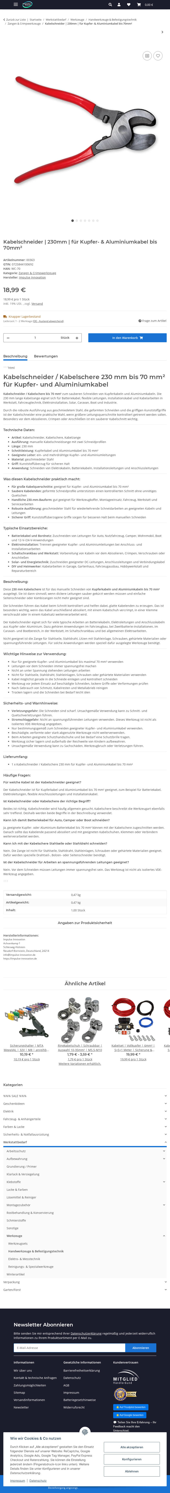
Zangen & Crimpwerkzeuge (37, 273)
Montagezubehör (18, 1205)
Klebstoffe (14, 1182)
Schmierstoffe (16, 1220)
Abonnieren (140, 1348)
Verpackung (11, 1282)
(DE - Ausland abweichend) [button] (48, 321)
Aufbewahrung (17, 1159)
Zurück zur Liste (16, 19)
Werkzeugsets (18, 1243)
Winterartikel (16, 1274)
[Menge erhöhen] (76, 337)
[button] (111, 4)
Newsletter (21, 1407)
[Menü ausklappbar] (16, 2)
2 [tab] (76, 220)
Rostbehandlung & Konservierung (30, 1213)
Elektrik (8, 1111)
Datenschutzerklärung (86, 1333)
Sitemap (19, 1393)
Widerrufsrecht (74, 1407)
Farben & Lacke (13, 1127)
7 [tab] (97, 220)
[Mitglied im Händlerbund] (126, 1377)
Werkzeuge (14, 1236)
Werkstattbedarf (15, 1142)
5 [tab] (89, 220)
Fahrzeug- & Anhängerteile (22, 1119)
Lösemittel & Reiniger (21, 1197)
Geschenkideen (14, 1104)
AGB (66, 1385)
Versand (37, 304)
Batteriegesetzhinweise (79, 1400)
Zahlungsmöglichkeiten (30, 1385)
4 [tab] (85, 220)
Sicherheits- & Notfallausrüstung (26, 1134)
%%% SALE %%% (15, 1096)
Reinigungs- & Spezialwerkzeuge (30, 1267)
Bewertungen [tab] (46, 356)
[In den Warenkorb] (6, 45)
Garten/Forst (12, 1290)
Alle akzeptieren (131, 1447)
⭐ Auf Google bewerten (129, 1415)
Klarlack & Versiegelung (23, 1174)
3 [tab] (81, 220)
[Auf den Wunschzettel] (158, 55)
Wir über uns (23, 1370)
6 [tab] (93, 220)
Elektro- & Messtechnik (24, 1259)
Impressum (17, 1480)
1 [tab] (72, 220)
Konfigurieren (132, 1459)
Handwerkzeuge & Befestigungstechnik (36, 1251)
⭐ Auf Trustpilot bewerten (131, 1407)
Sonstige (12, 1228)
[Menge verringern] (8, 337)
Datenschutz (38, 1480)
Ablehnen (132, 1471)
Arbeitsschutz (16, 1151)
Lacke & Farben (17, 1190)
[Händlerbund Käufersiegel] (125, 1394)
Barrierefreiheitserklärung (81, 1370)
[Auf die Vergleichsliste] (147, 55)
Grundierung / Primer (22, 1166)
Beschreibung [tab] (15, 356)
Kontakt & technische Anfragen (35, 1378)
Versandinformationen (29, 1400)
